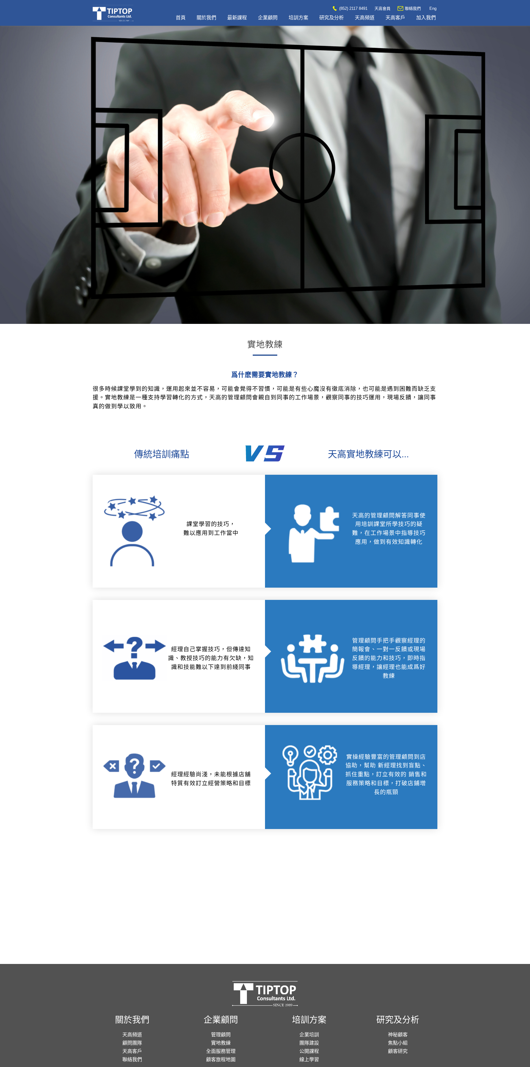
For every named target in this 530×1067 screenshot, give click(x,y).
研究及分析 (331, 17)
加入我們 (426, 17)
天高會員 (382, 8)
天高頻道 (364, 17)
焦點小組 (398, 1043)
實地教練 (221, 1043)
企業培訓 (309, 1034)
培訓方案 (298, 17)
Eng (432, 8)
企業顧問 (268, 17)
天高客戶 (395, 17)
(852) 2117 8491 (352, 8)
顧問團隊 (132, 1043)
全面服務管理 (221, 1051)
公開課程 (309, 1051)
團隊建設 (309, 1043)
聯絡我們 (413, 8)
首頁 (181, 17)
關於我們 (206, 17)
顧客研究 (398, 1051)
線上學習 (309, 1059)
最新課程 (237, 17)
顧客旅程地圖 (221, 1059)
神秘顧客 (398, 1034)
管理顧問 (221, 1034)
